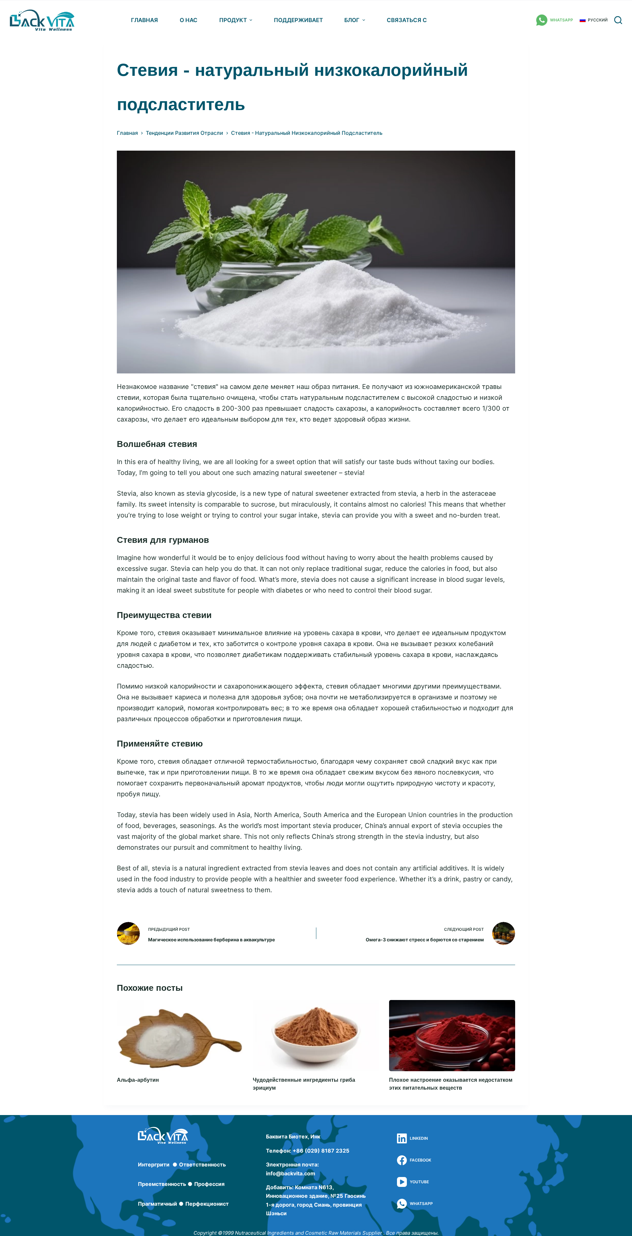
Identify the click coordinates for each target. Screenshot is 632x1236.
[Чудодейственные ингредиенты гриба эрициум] (316, 1035)
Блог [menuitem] (351, 20)
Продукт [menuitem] (233, 20)
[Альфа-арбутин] (180, 1035)
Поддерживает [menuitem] (298, 20)
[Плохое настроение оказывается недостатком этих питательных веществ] (452, 1035)
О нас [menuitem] (189, 20)
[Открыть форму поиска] (618, 20)
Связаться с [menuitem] (407, 20)
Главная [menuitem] (144, 20)
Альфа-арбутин (138, 1080)
